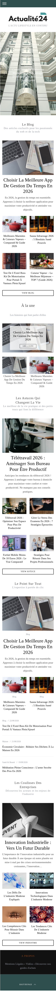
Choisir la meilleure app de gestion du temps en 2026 (28, 185)
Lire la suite (28, 346)
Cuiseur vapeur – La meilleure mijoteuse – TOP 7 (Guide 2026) (41, 276)
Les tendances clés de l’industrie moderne (41, 930)
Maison (5, 741)
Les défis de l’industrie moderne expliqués (14, 896)
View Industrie (28, 943)
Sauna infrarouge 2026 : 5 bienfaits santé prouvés (42, 239)
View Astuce (28, 571)
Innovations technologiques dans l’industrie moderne (41, 896)
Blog (28, 329)
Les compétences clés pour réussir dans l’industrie (14, 929)
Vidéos (29, 963)
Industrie (28, 66)
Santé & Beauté (8, 762)
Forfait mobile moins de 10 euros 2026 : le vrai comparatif (14, 558)
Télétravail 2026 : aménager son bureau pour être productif (28, 463)
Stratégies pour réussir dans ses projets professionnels (41, 558)
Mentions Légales (14, 963)
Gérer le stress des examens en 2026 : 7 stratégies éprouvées (41, 521)
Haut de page (25, 985)
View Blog (28, 293)
